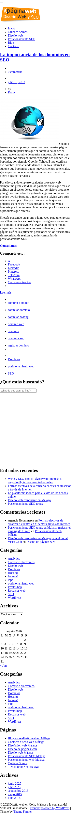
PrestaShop (15, 587)
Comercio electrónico (21, 562)
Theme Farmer (22, 811)
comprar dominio (18, 302)
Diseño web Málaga (20, 752)
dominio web (16, 324)
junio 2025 (14, 783)
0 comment (15, 71)
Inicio (11, 28)
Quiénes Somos (17, 32)
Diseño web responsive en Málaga (29, 500)
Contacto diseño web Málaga (26, 742)
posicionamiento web (21, 366)
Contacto (13, 46)
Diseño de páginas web (40, 541)
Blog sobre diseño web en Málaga (29, 738)
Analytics (14, 558)
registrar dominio (18, 345)
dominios (13, 331)
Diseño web (15, 35)
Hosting (13, 572)
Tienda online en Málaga (23, 766)
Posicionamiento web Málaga (26, 759)
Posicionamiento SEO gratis (25, 503)
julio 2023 (14, 787)
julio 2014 (14, 797)
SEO (11, 373)
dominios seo (16, 338)
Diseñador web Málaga (22, 745)
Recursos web (16, 590)
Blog (11, 42)
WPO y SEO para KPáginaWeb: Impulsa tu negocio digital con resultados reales (35, 480)
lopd (10, 580)
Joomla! (13, 576)
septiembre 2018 (18, 790)
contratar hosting (18, 317)
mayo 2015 (15, 794)
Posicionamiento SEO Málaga (26, 756)
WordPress (14, 597)
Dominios (14, 359)
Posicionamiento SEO (21, 39)
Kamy (12, 92)
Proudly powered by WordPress (49, 808)
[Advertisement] (35, 428)
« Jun (3, 665)
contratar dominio (19, 310)
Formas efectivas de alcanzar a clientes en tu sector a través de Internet (39, 522)
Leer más (5, 292)
